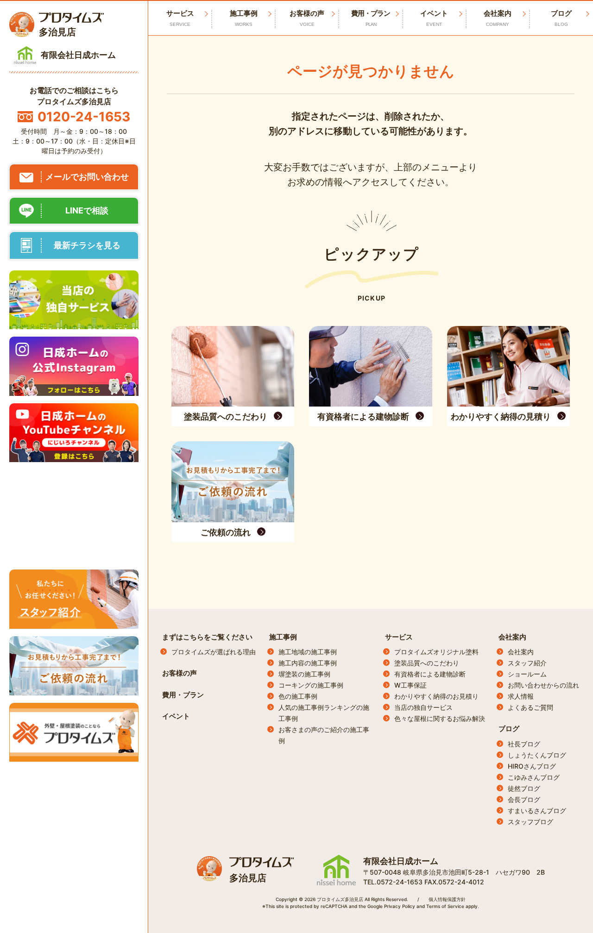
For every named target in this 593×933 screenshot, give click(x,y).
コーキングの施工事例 (310, 685)
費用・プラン (370, 18)
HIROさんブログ (532, 766)
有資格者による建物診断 (430, 674)
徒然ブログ (524, 788)
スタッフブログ (530, 822)
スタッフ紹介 (527, 663)
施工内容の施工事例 (307, 663)
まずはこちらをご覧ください (207, 636)
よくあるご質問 (530, 707)
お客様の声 (307, 18)
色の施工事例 (297, 696)
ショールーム (527, 674)
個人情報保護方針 (447, 899)
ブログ (561, 18)
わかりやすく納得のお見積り (436, 696)
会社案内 (497, 18)
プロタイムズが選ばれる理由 (213, 652)
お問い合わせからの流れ (543, 685)
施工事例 (244, 18)
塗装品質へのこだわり (426, 663)
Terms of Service (445, 906)
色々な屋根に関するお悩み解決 (439, 718)
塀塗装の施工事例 (304, 674)
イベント (434, 18)
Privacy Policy (399, 906)
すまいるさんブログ (537, 810)
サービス (399, 636)
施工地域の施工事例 (307, 652)
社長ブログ (524, 744)
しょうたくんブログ (537, 755)
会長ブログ (524, 799)
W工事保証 (410, 685)
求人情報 (521, 696)
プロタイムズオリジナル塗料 (436, 652)
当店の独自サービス (423, 707)
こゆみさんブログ (534, 777)
